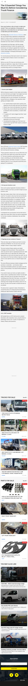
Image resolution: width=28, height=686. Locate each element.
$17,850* (4, 436)
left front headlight (9, 535)
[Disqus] (14, 356)
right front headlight (9, 516)
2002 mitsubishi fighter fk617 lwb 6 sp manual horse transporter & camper (12, 473)
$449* (3, 500)
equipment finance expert (14, 146)
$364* (3, 558)
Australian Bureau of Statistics (16, 34)
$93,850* (4, 455)
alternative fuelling (5, 53)
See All (24, 397)
